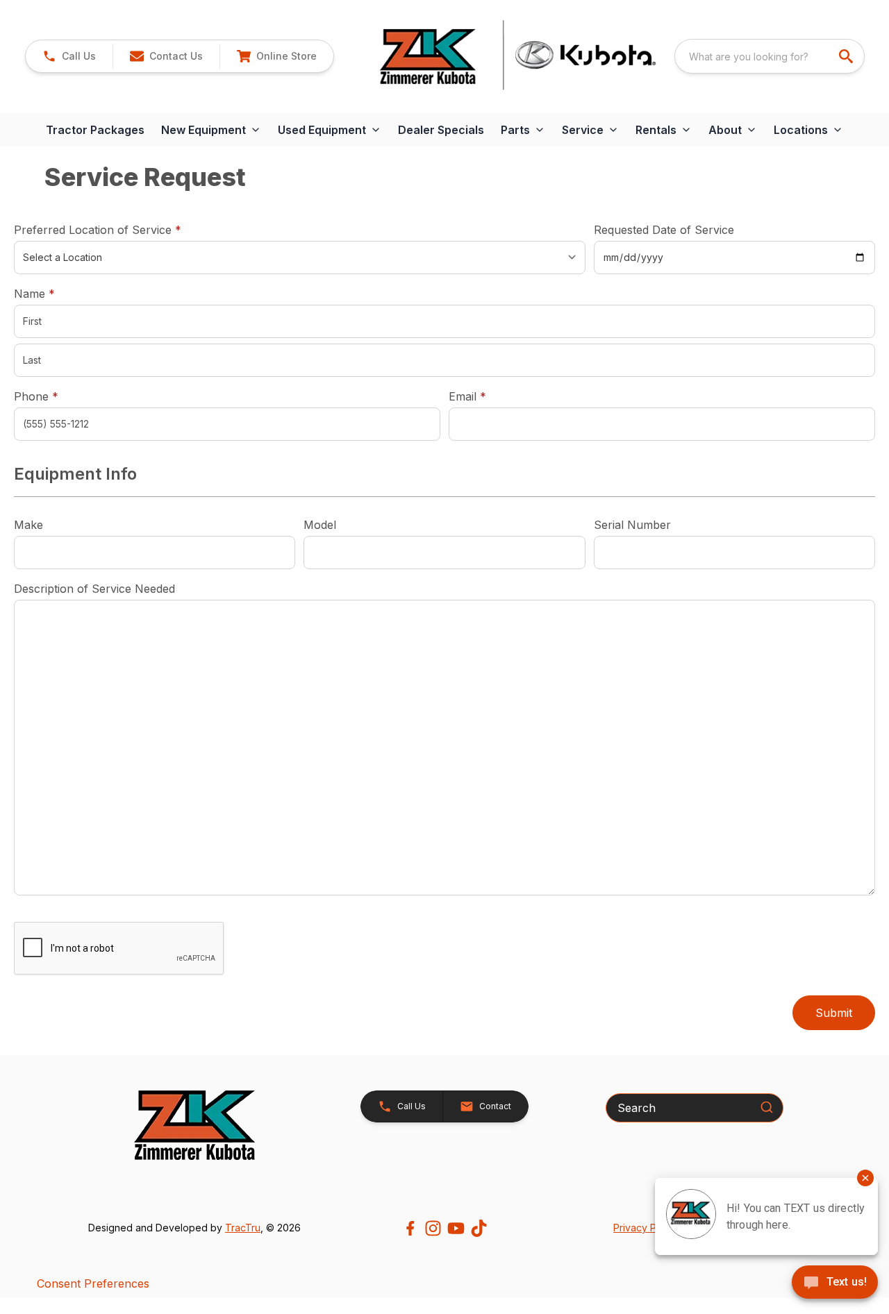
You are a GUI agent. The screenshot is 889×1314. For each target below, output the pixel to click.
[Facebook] (410, 1228)
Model (320, 525)
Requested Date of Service (664, 230)
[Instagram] (433, 1228)
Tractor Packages (95, 130)
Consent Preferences (93, 1283)
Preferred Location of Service (119, 229)
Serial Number (632, 525)
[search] (847, 56)
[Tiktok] (479, 1228)
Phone (36, 396)
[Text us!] (835, 1283)
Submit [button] (833, 1013)
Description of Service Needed (94, 589)
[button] (69, 56)
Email (489, 396)
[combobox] (769, 56)
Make (28, 525)
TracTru (242, 1227)
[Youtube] (456, 1228)
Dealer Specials (441, 130)
